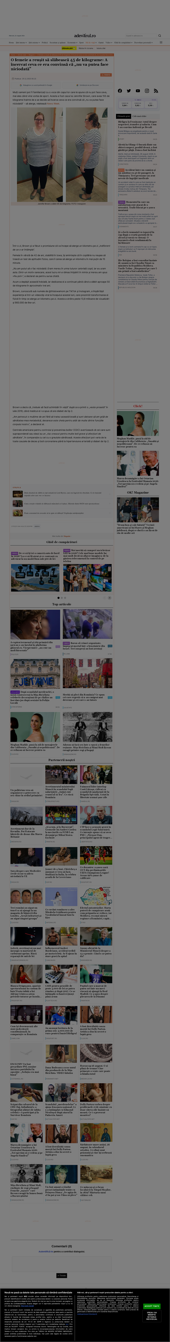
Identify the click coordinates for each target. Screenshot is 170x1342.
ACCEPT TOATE (152, 1306)
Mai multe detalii (27, 1306)
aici (67, 1324)
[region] (85, 1315)
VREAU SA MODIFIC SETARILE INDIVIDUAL (151, 1315)
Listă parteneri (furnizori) (87, 1314)
